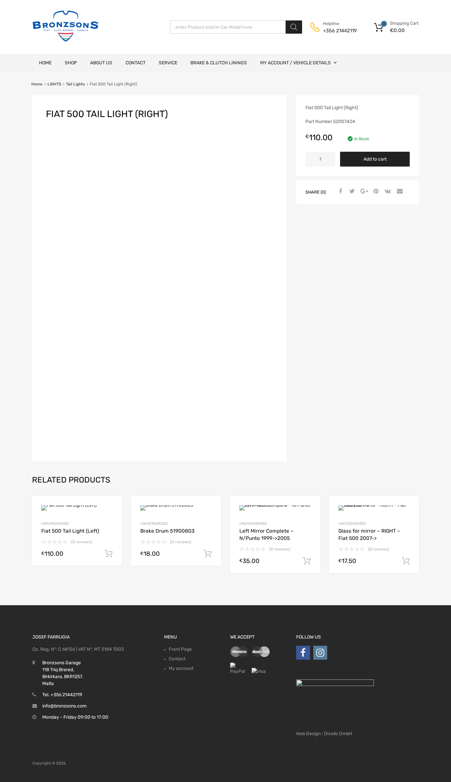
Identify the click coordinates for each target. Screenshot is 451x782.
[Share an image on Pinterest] (375, 191)
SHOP (71, 63)
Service (168, 63)
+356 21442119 (339, 31)
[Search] (294, 27)
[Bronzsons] (65, 40)
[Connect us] (303, 652)
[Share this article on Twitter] (351, 191)
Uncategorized (55, 523)
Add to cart (375, 159)
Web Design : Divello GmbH (324, 733)
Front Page (180, 649)
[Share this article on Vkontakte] (387, 191)
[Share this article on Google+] (363, 191)
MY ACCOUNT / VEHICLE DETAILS (295, 63)
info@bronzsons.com (64, 706)
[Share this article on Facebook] (339, 191)
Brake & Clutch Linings (219, 63)
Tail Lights (75, 84)
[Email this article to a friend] (399, 191)
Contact (135, 63)
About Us (101, 63)
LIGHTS (54, 84)
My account (181, 668)
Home (45, 63)
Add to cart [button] (109, 553)
